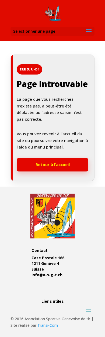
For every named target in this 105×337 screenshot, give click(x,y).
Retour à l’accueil (53, 164)
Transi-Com (47, 325)
